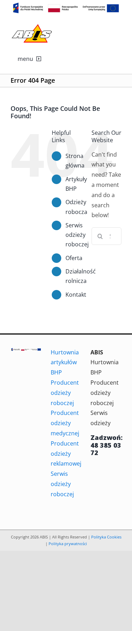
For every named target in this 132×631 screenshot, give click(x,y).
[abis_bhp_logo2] (32, 26)
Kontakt (75, 294)
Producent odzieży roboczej (65, 393)
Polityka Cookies (106, 536)
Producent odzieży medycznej (65, 423)
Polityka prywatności (68, 543)
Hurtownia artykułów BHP (65, 362)
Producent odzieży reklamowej (66, 454)
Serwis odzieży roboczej (77, 234)
